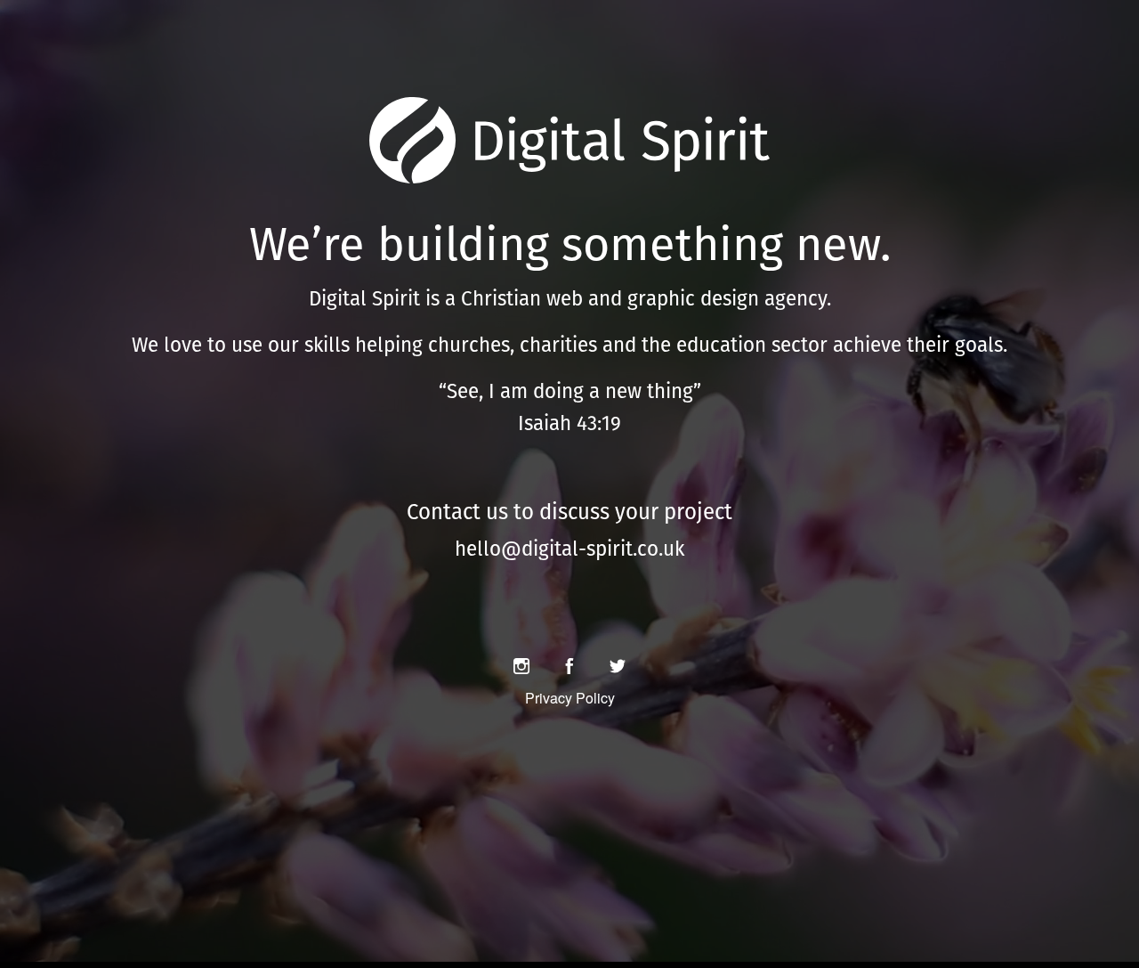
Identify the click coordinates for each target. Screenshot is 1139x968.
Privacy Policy (570, 697)
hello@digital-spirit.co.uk (569, 548)
